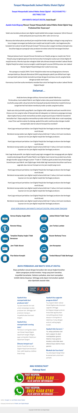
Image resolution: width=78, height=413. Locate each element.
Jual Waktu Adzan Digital (18, 400)
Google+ (7, 400)
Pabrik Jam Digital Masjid (22, 403)
